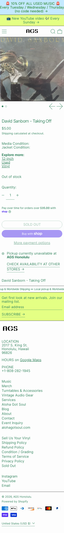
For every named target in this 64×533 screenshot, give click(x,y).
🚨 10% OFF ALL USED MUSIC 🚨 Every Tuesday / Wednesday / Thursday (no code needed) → (32, 7)
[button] (52, 31)
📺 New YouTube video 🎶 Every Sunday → (32, 20)
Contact (8, 418)
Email (6, 485)
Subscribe (11, 314)
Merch (7, 386)
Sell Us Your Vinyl (16, 438)
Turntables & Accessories (22, 391)
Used (6, 162)
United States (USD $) (16, 523)
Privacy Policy (13, 461)
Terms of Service (15, 456)
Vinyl (6, 166)
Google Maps (30, 360)
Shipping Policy (14, 443)
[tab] (2, 106)
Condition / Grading (17, 452)
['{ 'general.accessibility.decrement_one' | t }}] (3, 195)
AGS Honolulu (22, 496)
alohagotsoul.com (16, 427)
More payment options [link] (32, 243)
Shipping (7, 133)
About (6, 414)
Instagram (9, 476)
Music (6, 381)
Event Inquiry (12, 423)
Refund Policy (13, 447)
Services (9, 400)
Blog (5, 409)
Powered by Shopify (15, 501)
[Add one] (17, 195)
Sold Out (9, 466)
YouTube (9, 481)
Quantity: (9, 187)
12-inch (8, 159)
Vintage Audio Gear (17, 395)
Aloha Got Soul (14, 404)
